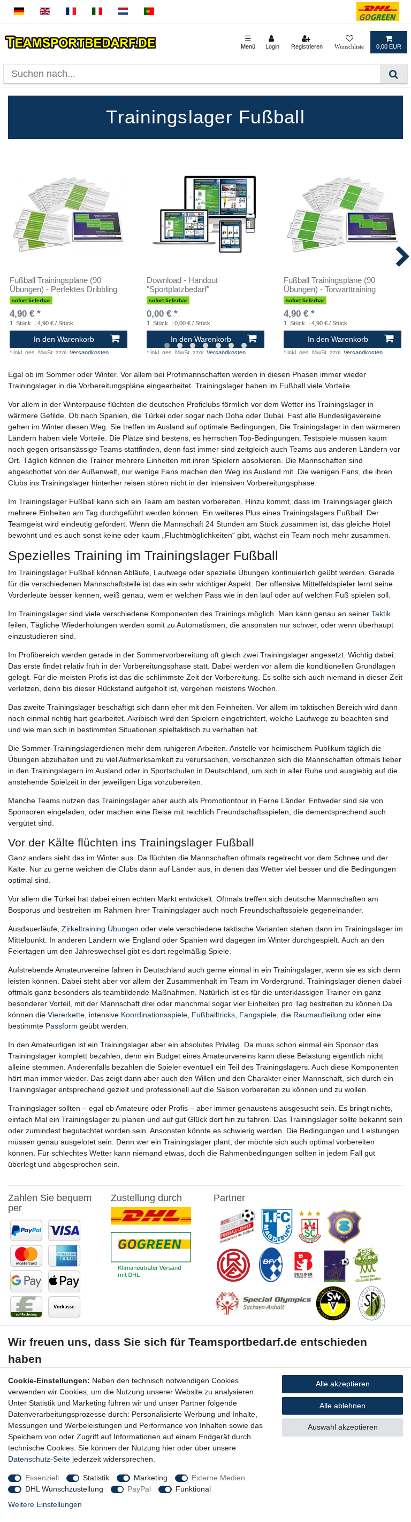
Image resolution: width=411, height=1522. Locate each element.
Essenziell (42, 1477)
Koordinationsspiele (154, 1014)
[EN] (45, 11)
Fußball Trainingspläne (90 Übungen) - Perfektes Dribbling (63, 285)
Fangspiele (258, 1014)
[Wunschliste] (349, 42)
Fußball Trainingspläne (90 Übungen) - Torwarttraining (330, 285)
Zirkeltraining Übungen (100, 928)
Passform (61, 1026)
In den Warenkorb (64, 339)
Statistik (96, 1477)
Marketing (151, 1477)
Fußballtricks (213, 1014)
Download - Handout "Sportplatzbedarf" (182, 285)
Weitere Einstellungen (45, 1504)
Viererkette (66, 1014)
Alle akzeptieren (343, 1383)
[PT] (149, 11)
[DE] (19, 11)
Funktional (193, 1489)
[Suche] (393, 74)
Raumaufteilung (320, 1014)
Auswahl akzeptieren (343, 1427)
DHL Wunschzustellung (64, 1489)
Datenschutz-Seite (39, 1459)
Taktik (381, 613)
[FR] (71, 11)
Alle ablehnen (342, 1405)
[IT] (97, 11)
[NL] (123, 11)
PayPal (139, 1489)
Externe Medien (218, 1477)
